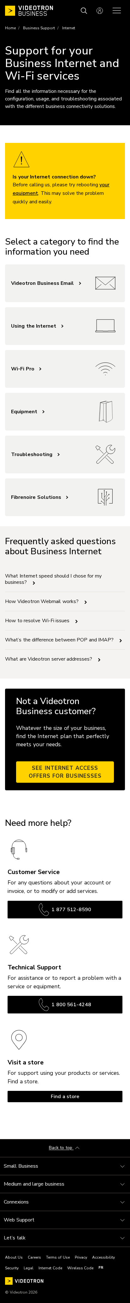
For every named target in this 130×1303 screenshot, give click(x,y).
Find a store (65, 1096)
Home (10, 28)
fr (100, 1267)
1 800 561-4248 (71, 1004)
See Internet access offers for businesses (65, 772)
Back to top (61, 1148)
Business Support (39, 28)
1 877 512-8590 (71, 909)
